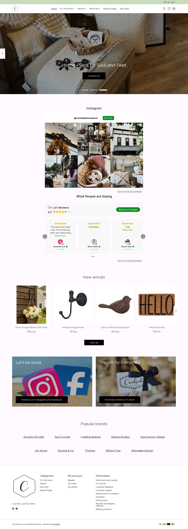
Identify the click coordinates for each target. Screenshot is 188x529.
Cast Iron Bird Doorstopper (114, 327)
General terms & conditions (107, 494)
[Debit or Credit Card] (168, 524)
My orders (72, 483)
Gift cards (124, 9)
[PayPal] (164, 524)
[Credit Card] (160, 524)
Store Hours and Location (107, 480)
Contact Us (94, 75)
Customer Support (104, 490)
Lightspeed (56, 524)
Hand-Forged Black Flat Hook (31, 327)
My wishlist (72, 487)
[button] (45, 236)
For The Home (46, 480)
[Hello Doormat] (157, 304)
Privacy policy (102, 500)
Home (54, 9)
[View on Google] (60, 241)
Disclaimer (100, 497)
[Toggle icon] (164, 8)
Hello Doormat (157, 327)
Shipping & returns (104, 509)
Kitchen (43, 483)
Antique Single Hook (73, 327)
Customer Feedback (104, 487)
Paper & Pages (110, 9)
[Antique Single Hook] (73, 304)
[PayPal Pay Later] (173, 524)
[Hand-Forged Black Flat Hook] (31, 304)
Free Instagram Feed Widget (131, 192)
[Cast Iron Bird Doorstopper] (115, 304)
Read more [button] (60, 236)
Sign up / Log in (169, 2)
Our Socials (101, 483)
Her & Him (44, 487)
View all (94, 342)
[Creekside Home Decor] (15, 8)
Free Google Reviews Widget (131, 261)
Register (71, 480)
